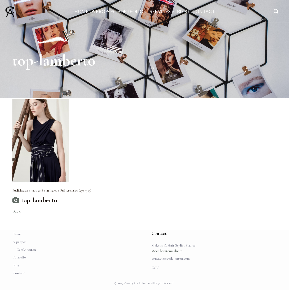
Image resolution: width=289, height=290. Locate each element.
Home (17, 234)
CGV (155, 267)
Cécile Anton (26, 249)
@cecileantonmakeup (166, 251)
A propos (19, 242)
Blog (16, 265)
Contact (19, 273)
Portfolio (19, 257)
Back (16, 211)
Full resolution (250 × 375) (75, 190)
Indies (53, 190)
